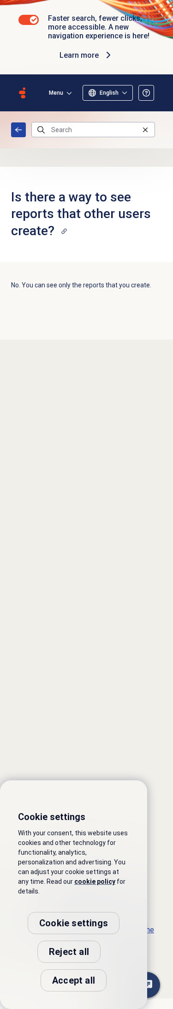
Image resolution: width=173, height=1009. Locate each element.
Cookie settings (73, 923)
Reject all (69, 951)
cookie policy (94, 881)
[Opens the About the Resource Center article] (146, 93)
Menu (56, 93)
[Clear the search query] (145, 130)
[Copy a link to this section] (64, 231)
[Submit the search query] (41, 130)
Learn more (79, 55)
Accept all (73, 980)
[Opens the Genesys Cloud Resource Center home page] (22, 92)
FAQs (18, 129)
